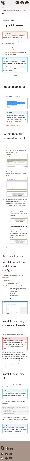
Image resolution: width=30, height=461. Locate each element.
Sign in (8, 147)
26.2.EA (24, 10)
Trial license (13, 49)
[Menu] (27, 2)
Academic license (16, 52)
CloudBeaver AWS (15, 35)
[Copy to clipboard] (27, 407)
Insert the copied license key (13, 125)
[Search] (17, 2)
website (9, 65)
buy (6, 47)
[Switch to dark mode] (3, 13)
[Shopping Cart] (22, 2)
